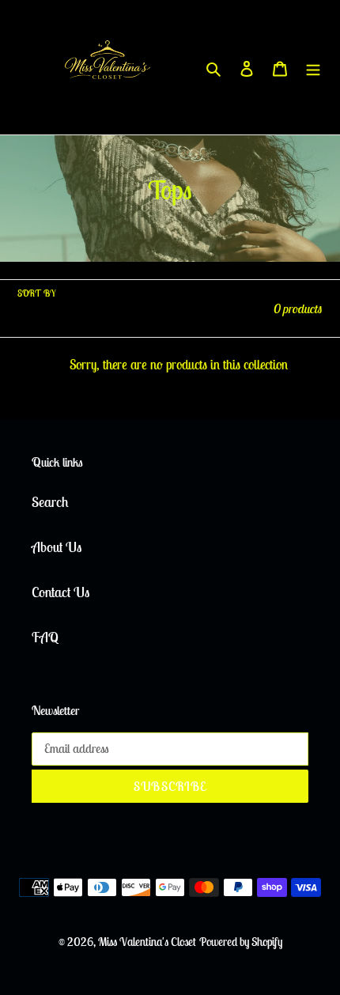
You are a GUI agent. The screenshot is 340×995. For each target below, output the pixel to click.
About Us (56, 547)
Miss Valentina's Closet (147, 941)
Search (50, 502)
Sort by (36, 293)
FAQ (45, 637)
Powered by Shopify (240, 941)
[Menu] (313, 67)
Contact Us (60, 592)
